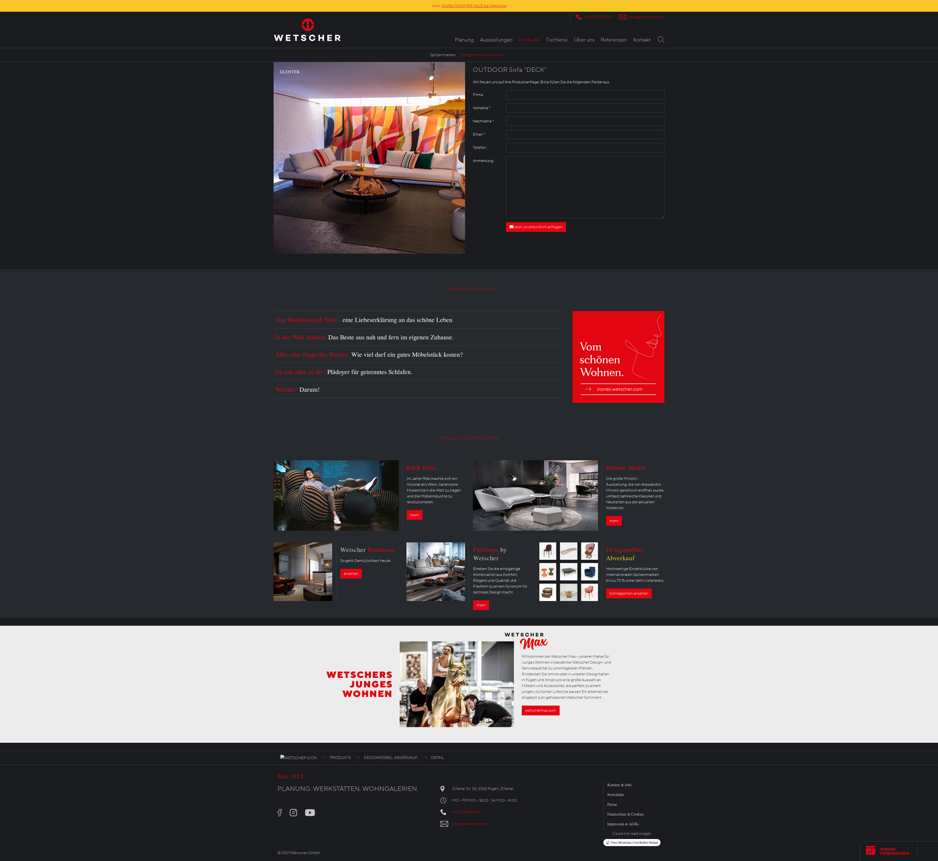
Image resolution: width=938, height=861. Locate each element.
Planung (464, 40)
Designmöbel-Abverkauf (482, 55)
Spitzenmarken (443, 55)
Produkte (529, 40)
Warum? (297, 389)
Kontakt (642, 40)
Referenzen (614, 40)
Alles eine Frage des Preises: (369, 354)
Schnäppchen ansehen (628, 593)
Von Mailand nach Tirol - (363, 319)
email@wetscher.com (646, 17)
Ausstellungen (496, 40)
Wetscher (368, 549)
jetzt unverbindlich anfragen (538, 227)
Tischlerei (557, 40)
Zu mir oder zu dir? (343, 371)
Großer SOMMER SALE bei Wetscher (474, 6)
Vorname (481, 108)
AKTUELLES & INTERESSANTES (469, 438)
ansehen (351, 573)
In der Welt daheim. (364, 337)
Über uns (584, 40)
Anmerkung (483, 160)
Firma (478, 94)
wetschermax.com (540, 710)
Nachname (483, 121)
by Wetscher (490, 553)
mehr (414, 515)
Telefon (479, 147)
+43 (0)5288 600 (598, 17)
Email (479, 134)
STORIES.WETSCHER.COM (469, 289)
